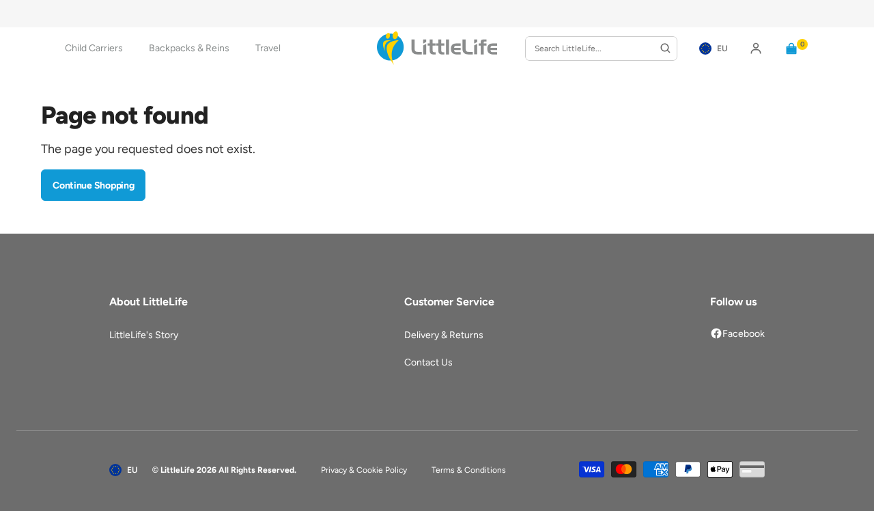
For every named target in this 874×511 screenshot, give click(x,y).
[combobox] (601, 48)
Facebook (743, 334)
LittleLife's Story (143, 335)
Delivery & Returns (443, 335)
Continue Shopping (93, 185)
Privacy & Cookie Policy (364, 470)
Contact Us (428, 362)
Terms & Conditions (469, 470)
